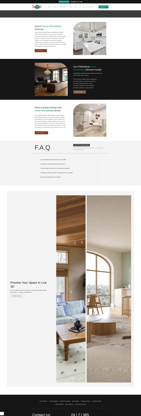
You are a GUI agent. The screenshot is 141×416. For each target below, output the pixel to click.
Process (70, 6)
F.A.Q (80, 6)
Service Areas (63, 6)
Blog (84, 6)
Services (55, 6)
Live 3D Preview (89, 6)
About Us (50, 6)
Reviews (75, 6)
